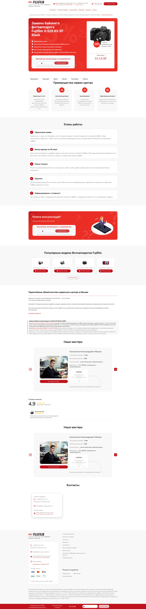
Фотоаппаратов (67, 576)
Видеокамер (66, 573)
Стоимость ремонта (68, 534)
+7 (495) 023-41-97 (82, 3)
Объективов (76, 573)
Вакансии (81, 10)
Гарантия (64, 79)
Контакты (88, 10)
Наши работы (74, 79)
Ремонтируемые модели (70, 547)
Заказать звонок (111, 3)
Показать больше (73, 277)
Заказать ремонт (41, 271)
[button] (115, 369)
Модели (56, 79)
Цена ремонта (73, 10)
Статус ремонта (98, 3)
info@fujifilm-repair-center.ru (44, 506)
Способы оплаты (67, 557)
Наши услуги (66, 550)
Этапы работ (46, 79)
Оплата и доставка (68, 537)
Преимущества (34, 79)
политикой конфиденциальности (64, 66)
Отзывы (95, 10)
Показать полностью (35, 313)
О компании (52, 10)
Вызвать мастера (54, 381)
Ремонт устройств (63, 10)
